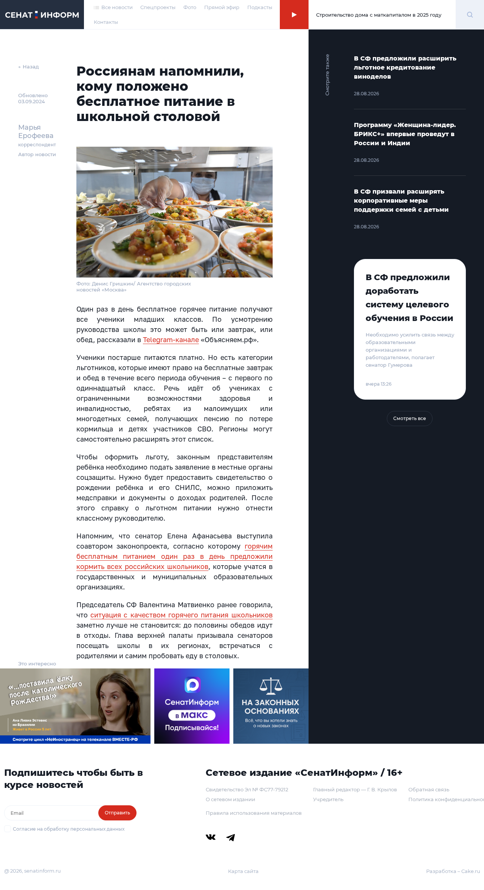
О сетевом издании (230, 799)
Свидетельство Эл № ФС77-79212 (247, 789)
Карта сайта (243, 871)
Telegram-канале (171, 339)
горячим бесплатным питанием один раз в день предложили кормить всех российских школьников (174, 556)
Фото (189, 7)
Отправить (117, 813)
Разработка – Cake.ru (453, 871)
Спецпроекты (157, 7)
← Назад (28, 67)
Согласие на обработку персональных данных (68, 829)
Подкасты (259, 7)
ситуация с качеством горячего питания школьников (181, 615)
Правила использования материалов (254, 813)
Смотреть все (409, 418)
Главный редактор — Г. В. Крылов (355, 789)
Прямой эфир (221, 7)
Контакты (106, 22)
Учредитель (328, 799)
